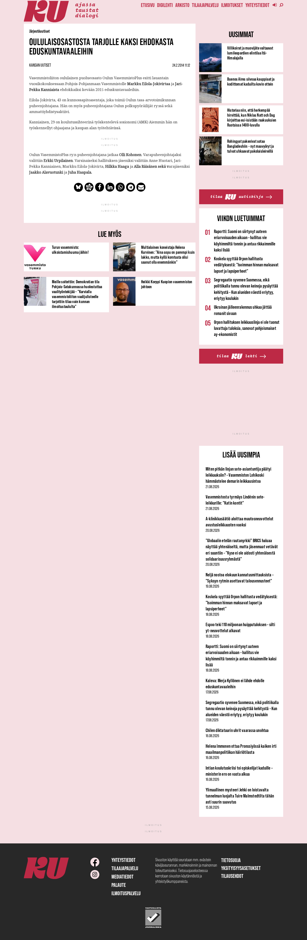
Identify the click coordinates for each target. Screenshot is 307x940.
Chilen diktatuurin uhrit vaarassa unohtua (237, 730)
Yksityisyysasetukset (241, 868)
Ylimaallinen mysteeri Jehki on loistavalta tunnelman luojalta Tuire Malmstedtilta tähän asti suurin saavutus (240, 796)
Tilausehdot (232, 876)
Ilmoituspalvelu (126, 893)
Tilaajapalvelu (205, 5)
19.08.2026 (212, 586)
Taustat (87, 10)
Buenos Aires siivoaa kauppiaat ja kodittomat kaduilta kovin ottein (251, 81)
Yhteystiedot (257, 5)
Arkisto (182, 5)
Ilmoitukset (232, 5)
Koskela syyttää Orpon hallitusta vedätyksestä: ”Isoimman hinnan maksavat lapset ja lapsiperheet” (246, 265)
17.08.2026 (212, 692)
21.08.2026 (212, 487)
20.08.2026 (213, 530)
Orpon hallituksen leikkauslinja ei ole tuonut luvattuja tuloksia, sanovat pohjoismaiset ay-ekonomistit (246, 328)
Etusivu (148, 5)
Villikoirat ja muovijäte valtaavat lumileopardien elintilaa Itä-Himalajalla (250, 52)
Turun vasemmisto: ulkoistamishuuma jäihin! (70, 250)
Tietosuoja (231, 860)
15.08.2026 (212, 807)
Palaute (118, 885)
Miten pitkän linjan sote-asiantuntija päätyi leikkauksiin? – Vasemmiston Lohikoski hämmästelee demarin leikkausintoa (238, 475)
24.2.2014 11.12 (181, 65)
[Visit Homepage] (46, 11)
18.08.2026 (212, 614)
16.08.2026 (212, 736)
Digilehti (165, 5)
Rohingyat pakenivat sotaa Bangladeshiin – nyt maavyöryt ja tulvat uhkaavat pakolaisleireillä (250, 146)
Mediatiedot (122, 877)
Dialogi (87, 15)
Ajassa (85, 4)
